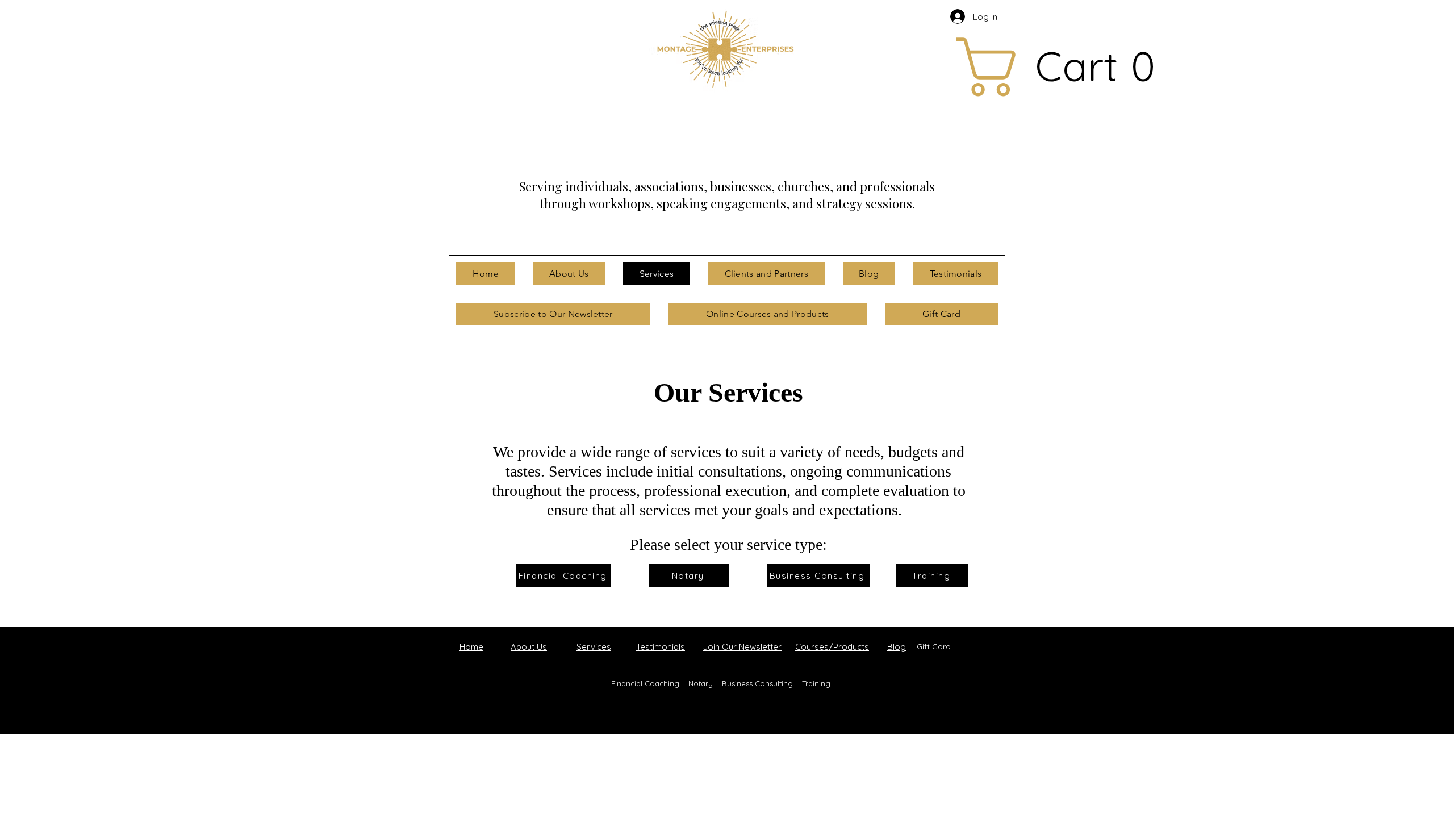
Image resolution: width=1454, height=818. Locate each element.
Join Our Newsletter (742, 646)
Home (471, 646)
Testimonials (660, 646)
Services (593, 646)
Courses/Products (832, 646)
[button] (980, 67)
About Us (529, 646)
